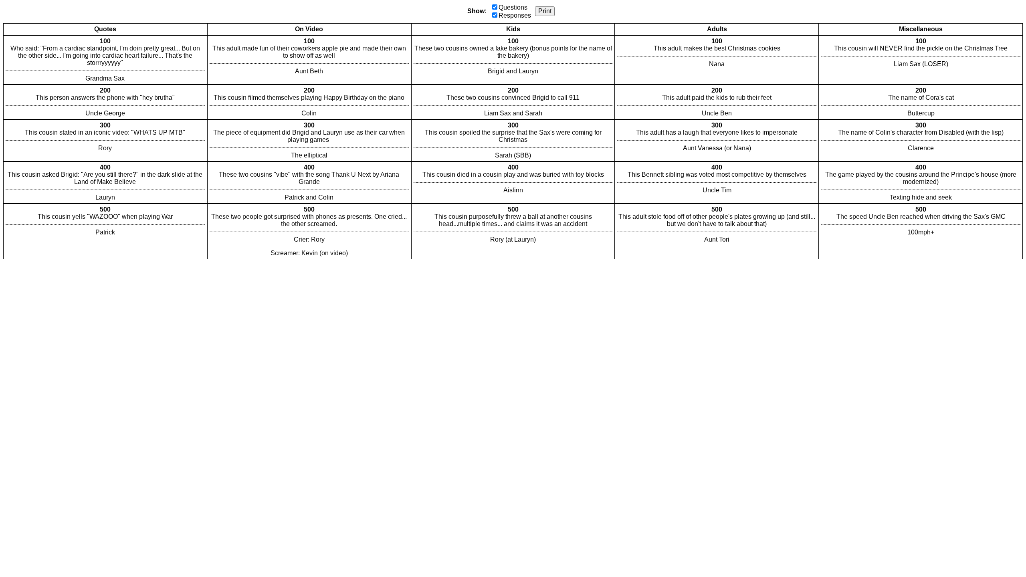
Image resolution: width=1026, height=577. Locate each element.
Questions (513, 7)
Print (544, 11)
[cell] (105, 60)
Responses (515, 15)
